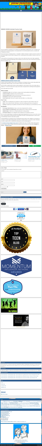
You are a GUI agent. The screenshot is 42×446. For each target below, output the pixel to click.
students (37, 405)
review (20, 406)
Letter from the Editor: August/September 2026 (30, 377)
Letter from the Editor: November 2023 (34, 159)
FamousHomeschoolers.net (5, 413)
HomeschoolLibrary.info (5, 412)
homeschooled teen (25, 403)
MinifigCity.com (3, 416)
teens (17, 407)
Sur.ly (23, 218)
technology (3, 407)
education (28, 401)
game (36, 401)
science (31, 405)
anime (1, 401)
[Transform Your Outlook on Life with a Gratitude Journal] (7, 155)
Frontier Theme (39, 445)
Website (2, 184)
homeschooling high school (6, 404)
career (9, 401)
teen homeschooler (12, 407)
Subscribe (3, 203)
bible (5, 401)
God (38, 401)
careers (11, 401)
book (7, 401)
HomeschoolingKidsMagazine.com (6, 411)
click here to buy (8, 125)
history (8, 403)
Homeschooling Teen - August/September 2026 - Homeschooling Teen (11, 374)
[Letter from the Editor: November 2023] (34, 155)
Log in (2, 382)
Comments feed (3, 385)
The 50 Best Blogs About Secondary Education (21, 441)
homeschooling (34, 403)
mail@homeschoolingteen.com (21, 421)
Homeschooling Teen (4, 0)
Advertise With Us (10, 421)
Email (2, 181)
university (20, 407)
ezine (34, 401)
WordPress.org (3, 387)
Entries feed (3, 384)
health (40, 401)
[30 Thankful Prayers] (21, 155)
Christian (15, 401)
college (20, 401)
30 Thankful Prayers (18, 159)
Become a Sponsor (4, 421)
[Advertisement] (21, 20)
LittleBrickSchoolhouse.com (5, 415)
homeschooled (20, 403)
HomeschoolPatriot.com (5, 414)
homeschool (14, 403)
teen (7, 407)
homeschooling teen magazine (24, 404)
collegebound (24, 401)
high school (4, 403)
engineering (31, 401)
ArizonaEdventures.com (5, 417)
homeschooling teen (16, 404)
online (17, 405)
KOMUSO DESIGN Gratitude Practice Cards (11, 29)
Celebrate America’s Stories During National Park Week (31, 374)
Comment (2, 170)
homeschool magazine (31, 404)
